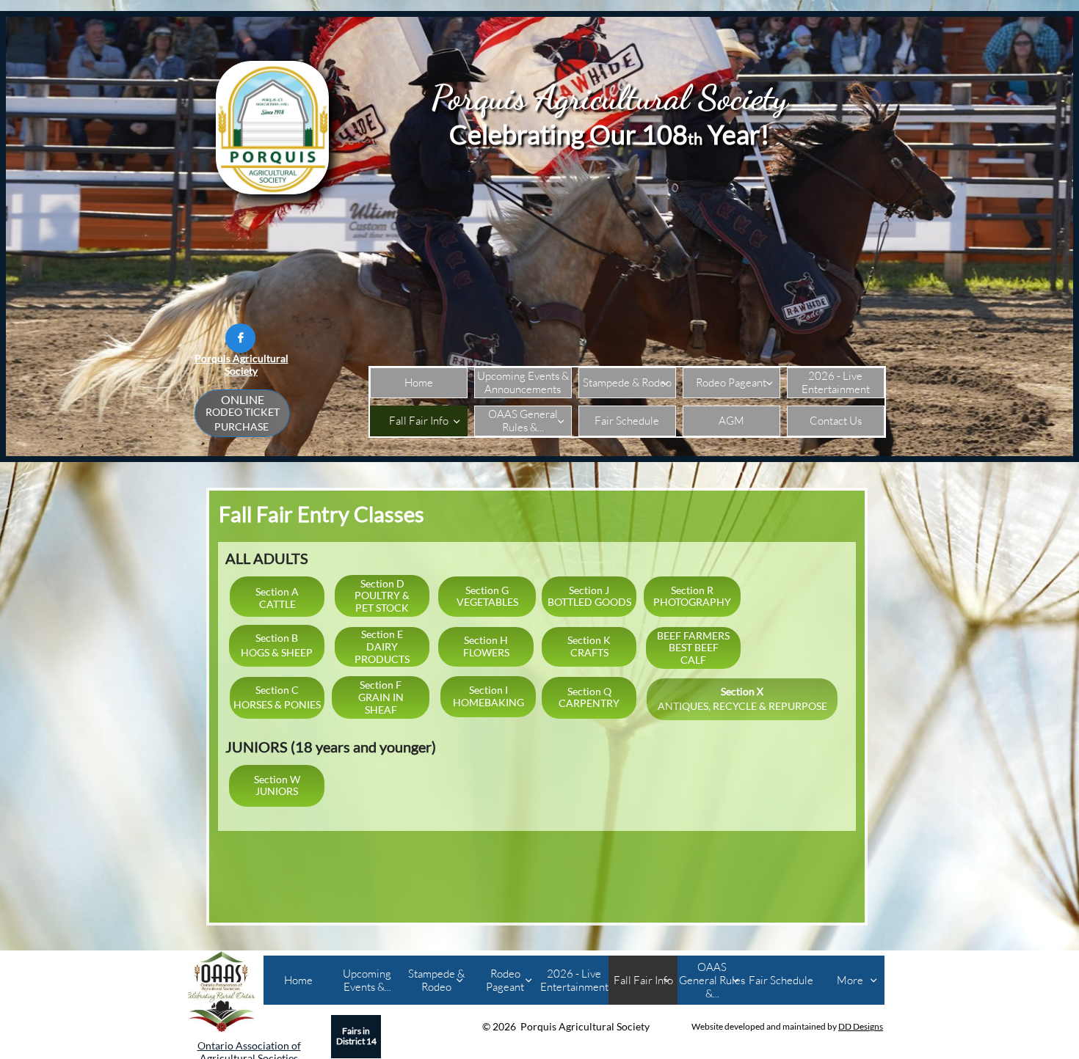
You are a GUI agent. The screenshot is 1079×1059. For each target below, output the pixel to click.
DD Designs (860, 1026)
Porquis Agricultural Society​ (241, 364)
